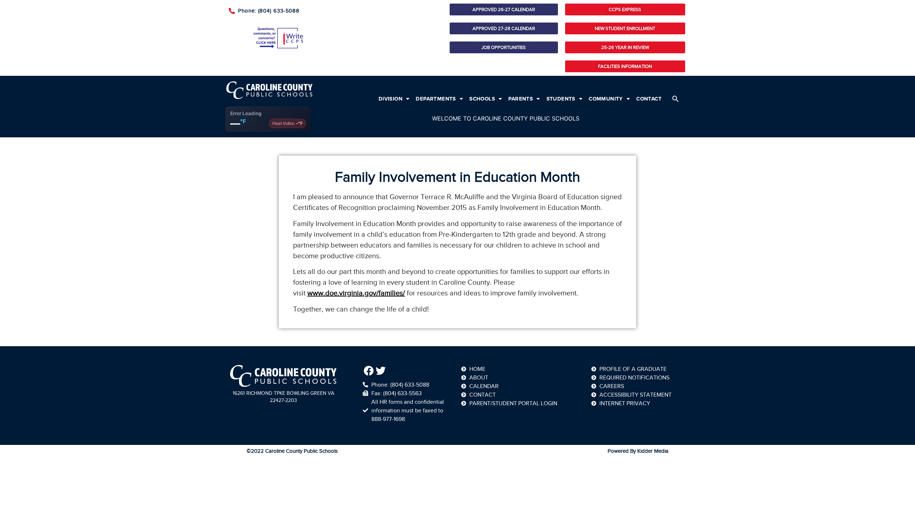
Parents (520, 98)
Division (390, 98)
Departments (436, 98)
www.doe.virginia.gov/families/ (356, 293)
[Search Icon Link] (675, 98)
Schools (482, 98)
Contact (649, 98)
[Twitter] (381, 371)
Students (560, 98)
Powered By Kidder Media (638, 451)
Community (606, 98)
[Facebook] (369, 371)
